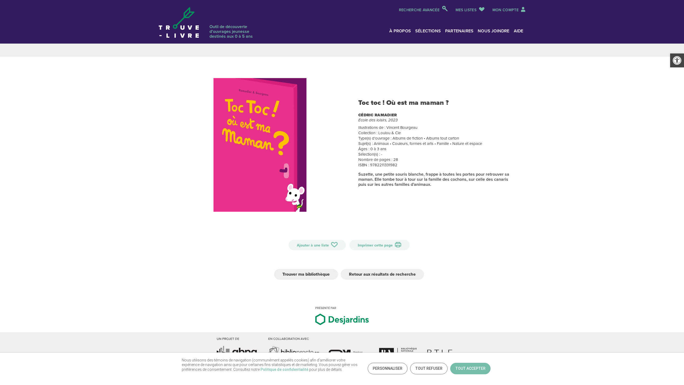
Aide (518, 31)
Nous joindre (493, 31)
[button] (677, 60)
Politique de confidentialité (284, 369)
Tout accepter (470, 368)
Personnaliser (387, 368)
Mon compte (506, 10)
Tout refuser (428, 368)
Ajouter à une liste (313, 245)
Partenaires (459, 31)
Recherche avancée (419, 10)
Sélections (428, 31)
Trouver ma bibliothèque (306, 274)
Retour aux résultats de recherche (382, 274)
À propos (400, 31)
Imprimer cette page (376, 245)
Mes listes (466, 10)
